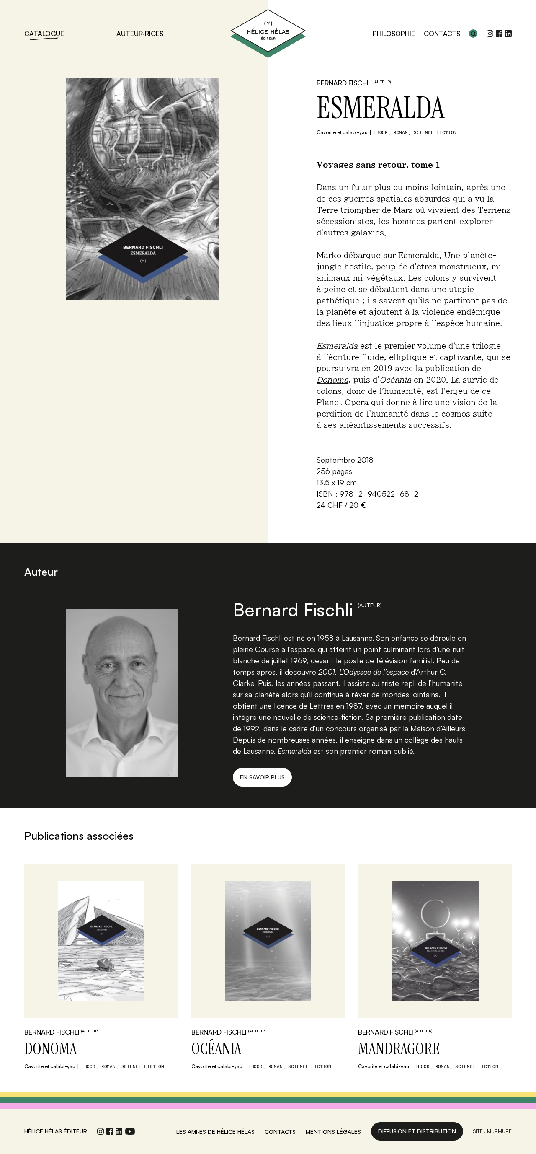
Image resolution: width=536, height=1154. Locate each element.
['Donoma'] (101, 941)
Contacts (442, 33)
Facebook (499, 33)
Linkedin (508, 33)
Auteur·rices (139, 33)
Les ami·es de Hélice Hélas (215, 1131)
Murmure (499, 1131)
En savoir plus (262, 777)
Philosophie (394, 33)
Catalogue (44, 33)
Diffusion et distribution (417, 1131)
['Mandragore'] (435, 941)
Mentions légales (333, 1131)
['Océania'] (268, 941)
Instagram (490, 33)
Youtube (130, 1131)
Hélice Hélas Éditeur (268, 33)
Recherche (473, 33)
